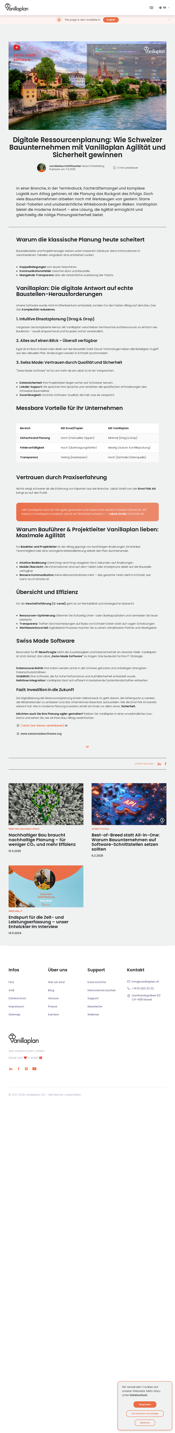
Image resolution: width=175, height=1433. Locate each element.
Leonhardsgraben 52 (146, 995)
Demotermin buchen (102, 990)
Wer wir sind (56, 982)
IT (87, 747)
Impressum (16, 1006)
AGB (11, 990)
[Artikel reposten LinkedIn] (159, 763)
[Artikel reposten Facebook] (165, 763)
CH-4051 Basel (142, 999)
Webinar (93, 1014)
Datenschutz (138, 1395)
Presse (52, 1006)
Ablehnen (145, 1422)
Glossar (53, 998)
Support (93, 998)
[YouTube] (34, 1069)
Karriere (53, 1014)
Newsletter (95, 1006)
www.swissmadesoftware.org (41, 734)
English (111, 19)
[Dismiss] (169, 20)
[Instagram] (26, 1069)
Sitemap (14, 1014)
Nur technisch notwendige (145, 1413)
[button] (151, 7)
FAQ (11, 982)
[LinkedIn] (11, 1069)
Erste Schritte (97, 982)
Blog (51, 990)
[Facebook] (18, 1069)
